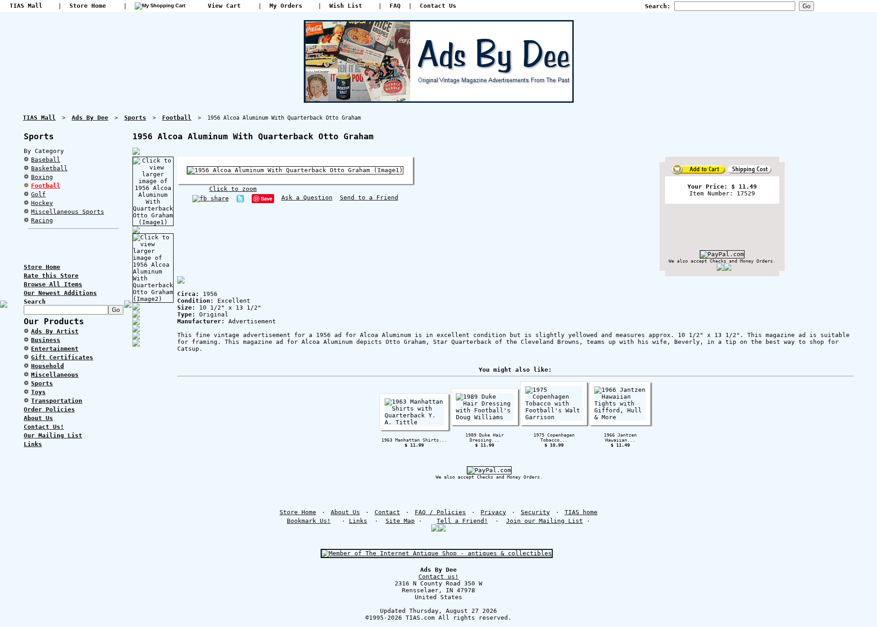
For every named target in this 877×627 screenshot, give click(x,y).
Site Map (400, 520)
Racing (42, 220)
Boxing (42, 177)
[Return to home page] (439, 99)
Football (45, 185)
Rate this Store (51, 275)
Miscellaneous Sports (67, 211)
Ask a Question (307, 197)
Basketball (49, 168)
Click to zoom (233, 188)
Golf (38, 194)
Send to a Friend (369, 197)
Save (266, 198)
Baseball (45, 159)
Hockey (42, 203)
